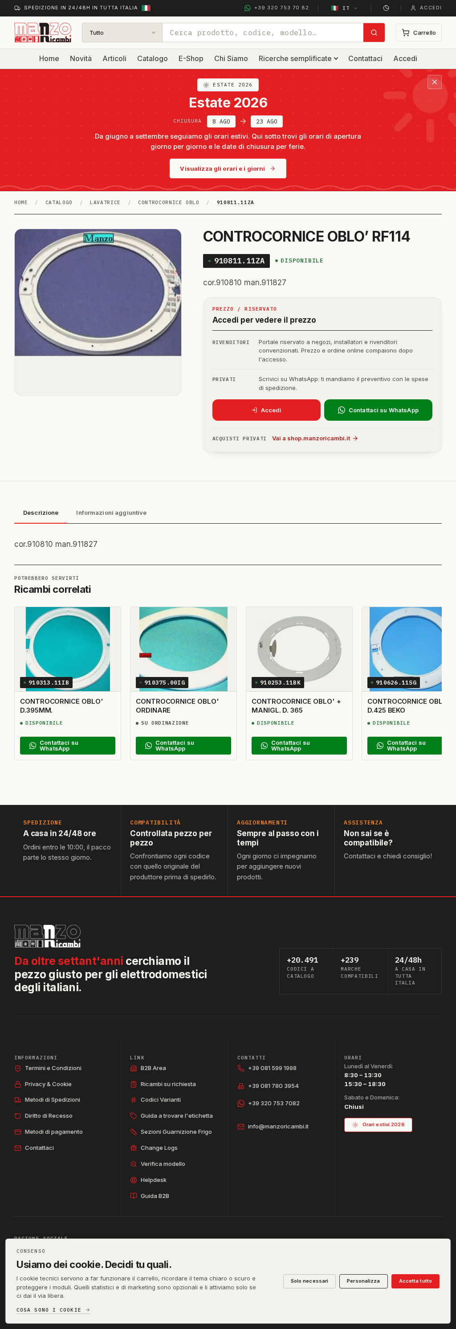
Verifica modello (163, 1163)
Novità (81, 58)
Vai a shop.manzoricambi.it (311, 438)
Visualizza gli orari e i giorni (222, 168)
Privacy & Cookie (48, 1083)
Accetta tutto (415, 1281)
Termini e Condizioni (53, 1067)
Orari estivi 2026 (383, 1124)
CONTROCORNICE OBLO (169, 202)
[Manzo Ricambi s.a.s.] (47, 936)
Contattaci (365, 58)
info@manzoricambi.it (278, 1126)
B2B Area (153, 1067)
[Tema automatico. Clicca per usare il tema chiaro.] (386, 8)
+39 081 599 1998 (272, 1067)
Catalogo (152, 58)
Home (49, 58)
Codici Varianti (161, 1099)
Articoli (114, 58)
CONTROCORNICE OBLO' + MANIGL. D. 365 (296, 705)
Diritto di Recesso (49, 1115)
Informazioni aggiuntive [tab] (111, 512)
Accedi (405, 58)
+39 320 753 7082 (274, 1103)
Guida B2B (155, 1195)
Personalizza (363, 1281)
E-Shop (191, 58)
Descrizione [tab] (40, 512)
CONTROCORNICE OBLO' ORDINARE (177, 705)
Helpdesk (154, 1179)
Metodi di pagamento (54, 1131)
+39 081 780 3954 (273, 1085)
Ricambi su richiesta (168, 1083)
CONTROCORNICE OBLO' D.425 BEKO (409, 705)
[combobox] (263, 32)
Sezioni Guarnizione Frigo (176, 1131)
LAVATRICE (105, 202)
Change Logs (159, 1147)
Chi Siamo (231, 58)
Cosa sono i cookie (48, 1310)
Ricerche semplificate (295, 58)
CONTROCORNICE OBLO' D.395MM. (61, 705)
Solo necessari (310, 1281)
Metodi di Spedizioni (52, 1099)
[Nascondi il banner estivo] (435, 82)
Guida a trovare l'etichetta (177, 1115)
